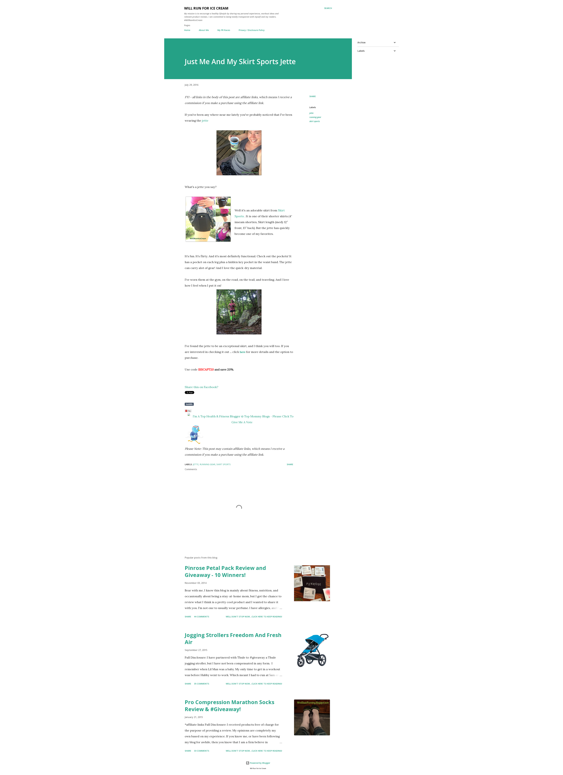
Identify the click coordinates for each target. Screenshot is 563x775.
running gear (315, 117)
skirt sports (314, 121)
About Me (204, 30)
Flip (189, 410)
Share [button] (312, 96)
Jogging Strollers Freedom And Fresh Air (233, 638)
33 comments (201, 750)
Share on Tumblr (189, 404)
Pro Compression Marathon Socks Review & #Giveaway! (229, 706)
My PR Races (223, 30)
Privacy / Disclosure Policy (252, 30)
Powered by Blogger (259, 763)
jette (205, 120)
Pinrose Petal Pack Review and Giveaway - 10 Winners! (225, 571)
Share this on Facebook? (201, 387)
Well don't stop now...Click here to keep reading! (254, 616)
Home (187, 30)
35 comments (201, 683)
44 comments (201, 616)
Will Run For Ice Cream (206, 8)
